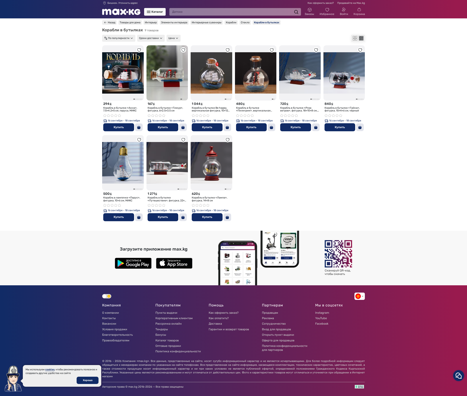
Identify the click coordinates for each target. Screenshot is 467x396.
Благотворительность (117, 334)
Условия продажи (114, 329)
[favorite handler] (139, 50)
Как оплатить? (219, 318)
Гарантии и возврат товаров (229, 329)
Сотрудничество (274, 323)
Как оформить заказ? (321, 3)
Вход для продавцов (276, 329)
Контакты (109, 318)
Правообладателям (115, 340)
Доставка (215, 323)
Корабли (231, 22)
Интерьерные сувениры (206, 22)
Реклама (268, 318)
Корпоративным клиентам (174, 318)
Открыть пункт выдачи (278, 334)
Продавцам (270, 312)
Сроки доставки (149, 38)
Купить (119, 127)
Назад (111, 22)
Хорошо (87, 380)
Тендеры (161, 329)
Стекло (245, 22)
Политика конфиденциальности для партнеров (284, 348)
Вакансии (109, 323)
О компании (110, 312)
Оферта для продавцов (278, 340)
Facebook (321, 323)
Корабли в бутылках (266, 22)
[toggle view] (355, 38)
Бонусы (160, 334)
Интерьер (151, 22)
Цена (171, 38)
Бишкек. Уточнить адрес (122, 3)
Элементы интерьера (174, 22)
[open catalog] (148, 12)
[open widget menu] (458, 375)
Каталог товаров (167, 340)
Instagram (322, 312)
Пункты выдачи (166, 312)
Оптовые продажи (168, 346)
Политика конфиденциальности (178, 351)
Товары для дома (130, 22)
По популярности (119, 38)
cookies (50, 369)
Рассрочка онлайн (168, 323)
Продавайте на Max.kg (351, 3)
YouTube (321, 318)
